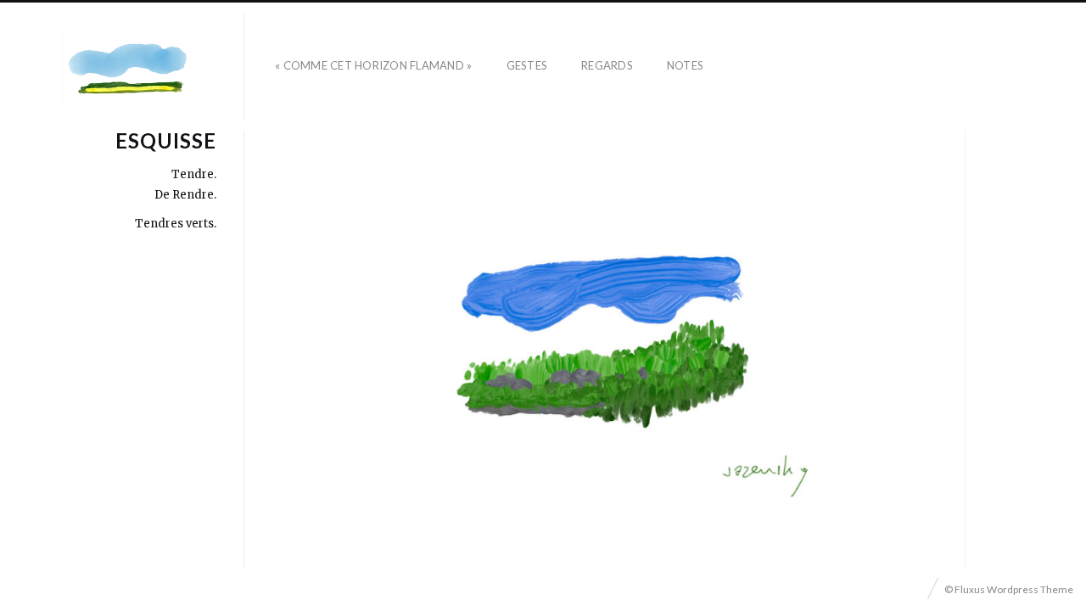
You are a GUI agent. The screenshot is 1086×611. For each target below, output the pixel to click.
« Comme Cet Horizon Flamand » (374, 65)
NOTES (685, 65)
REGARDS (607, 65)
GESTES (527, 65)
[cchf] (128, 66)
